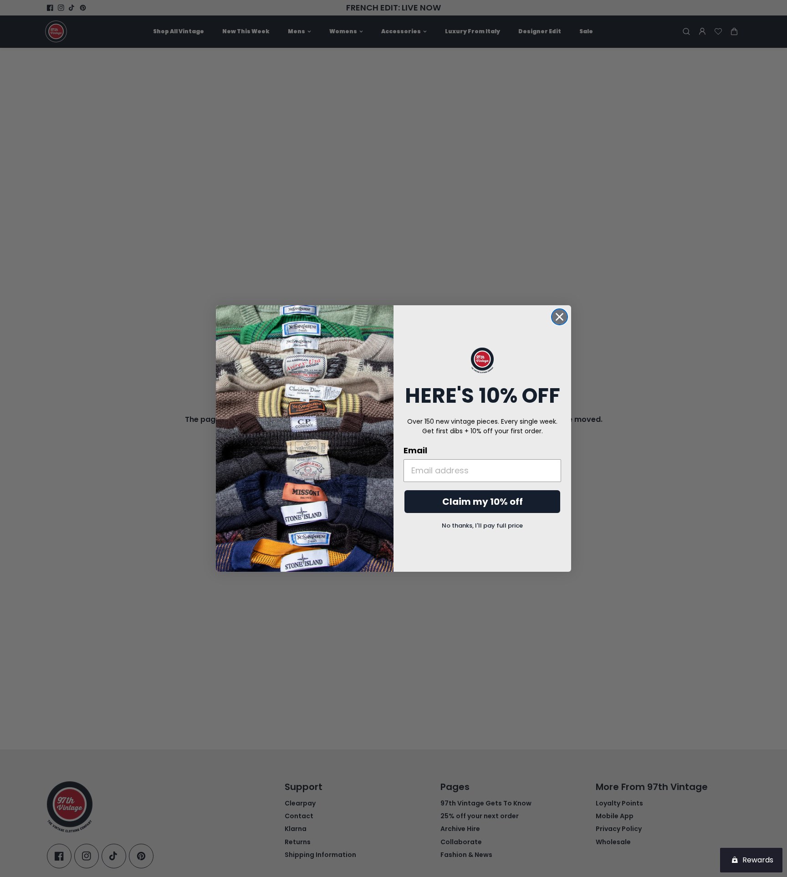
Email (415, 450)
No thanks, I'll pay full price (482, 525)
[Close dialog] (559, 317)
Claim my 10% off (482, 501)
